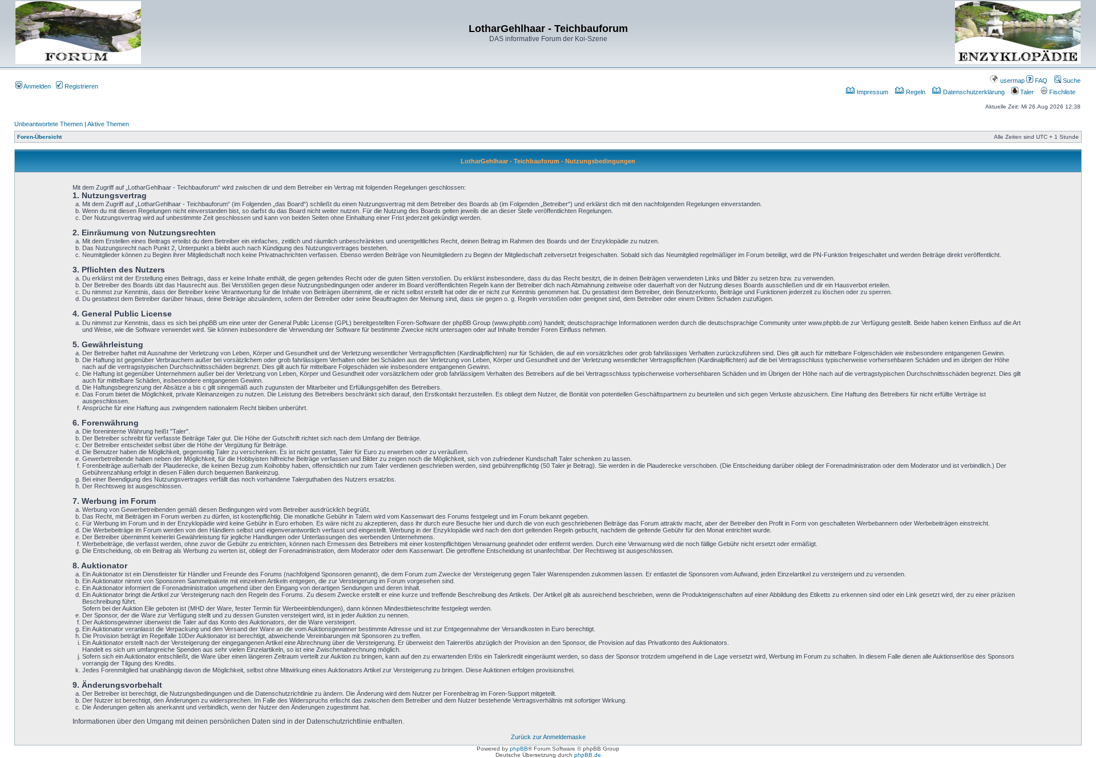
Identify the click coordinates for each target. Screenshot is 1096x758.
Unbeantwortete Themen (48, 124)
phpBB (519, 748)
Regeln (914, 92)
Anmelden (36, 86)
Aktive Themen (108, 124)
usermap (1011, 80)
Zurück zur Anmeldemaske (548, 736)
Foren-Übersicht (39, 137)
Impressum (871, 92)
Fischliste (1061, 92)
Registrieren (80, 86)
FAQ (1040, 80)
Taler (1026, 92)
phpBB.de (587, 755)
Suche (1071, 80)
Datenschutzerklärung (973, 92)
